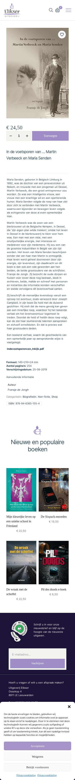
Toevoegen (50, 135)
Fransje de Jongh (18, 389)
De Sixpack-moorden (54, 516)
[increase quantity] (27, 136)
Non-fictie (44, 396)
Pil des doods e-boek (53, 589)
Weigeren (37, 756)
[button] (69, 707)
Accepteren (37, 746)
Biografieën (29, 396)
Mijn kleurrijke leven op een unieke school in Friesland (21, 521)
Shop (55, 396)
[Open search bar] (51, 10)
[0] (57, 10)
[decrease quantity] (10, 136)
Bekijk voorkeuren (37, 767)
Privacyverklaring (26, 775)
